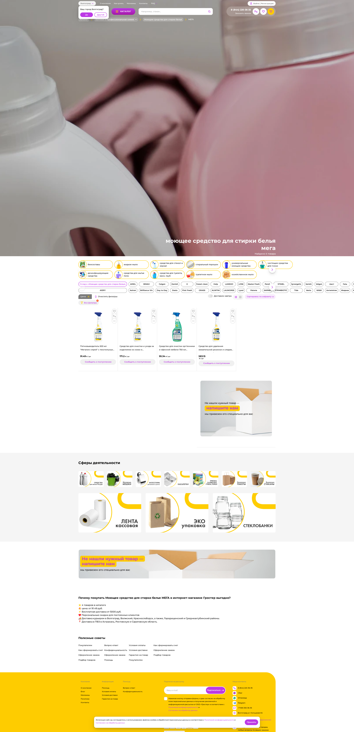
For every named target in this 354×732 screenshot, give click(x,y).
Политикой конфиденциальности (183, 707)
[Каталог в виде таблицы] (236, 297)
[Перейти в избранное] (263, 11)
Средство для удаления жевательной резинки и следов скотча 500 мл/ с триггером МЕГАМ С (215, 348)
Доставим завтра (222, 296)
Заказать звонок (243, 13)
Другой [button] (100, 15)
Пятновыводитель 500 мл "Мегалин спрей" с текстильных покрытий (96, 348)
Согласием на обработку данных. (183, 710)
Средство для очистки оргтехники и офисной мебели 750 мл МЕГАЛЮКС (177, 348)
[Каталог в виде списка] (240, 297)
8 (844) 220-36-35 (241, 9)
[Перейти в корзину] (271, 11)
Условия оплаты (109, 691)
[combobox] (260, 296)
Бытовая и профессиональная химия (115, 19)
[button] (87, 3)
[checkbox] (165, 698)
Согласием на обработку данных (110, 723)
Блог (83, 691)
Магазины (131, 3)
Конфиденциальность (132, 691)
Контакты (143, 3)
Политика (85, 699)
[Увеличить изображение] (98, 325)
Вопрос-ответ (129, 688)
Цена (83, 296)
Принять (251, 722)
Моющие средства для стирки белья (163, 19)
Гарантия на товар (110, 699)
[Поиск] (209, 11)
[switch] (210, 296)
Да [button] (86, 15)
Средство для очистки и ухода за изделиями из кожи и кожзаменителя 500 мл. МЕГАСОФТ (137, 348)
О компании (105, 3)
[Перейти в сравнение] (256, 11)
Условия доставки (110, 695)
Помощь (105, 688)
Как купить (118, 3)
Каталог (84, 19)
